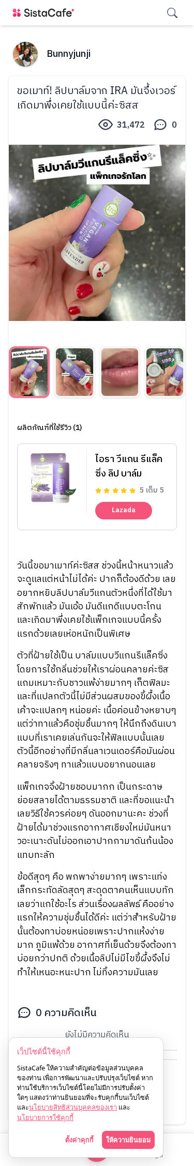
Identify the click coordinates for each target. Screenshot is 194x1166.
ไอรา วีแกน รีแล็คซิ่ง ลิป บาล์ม (128, 467)
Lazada (124, 510)
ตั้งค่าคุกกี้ (79, 1139)
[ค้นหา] (172, 13)
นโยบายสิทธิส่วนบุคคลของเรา (73, 1107)
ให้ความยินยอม (128, 1139)
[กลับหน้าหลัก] (45, 12)
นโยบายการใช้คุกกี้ (45, 1117)
